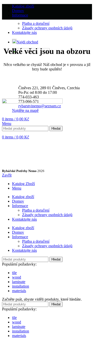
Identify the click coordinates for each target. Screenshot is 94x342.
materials (19, 291)
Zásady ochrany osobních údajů (47, 28)
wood (16, 277)
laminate (18, 282)
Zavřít (7, 175)
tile (14, 273)
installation (20, 286)
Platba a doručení (35, 23)
